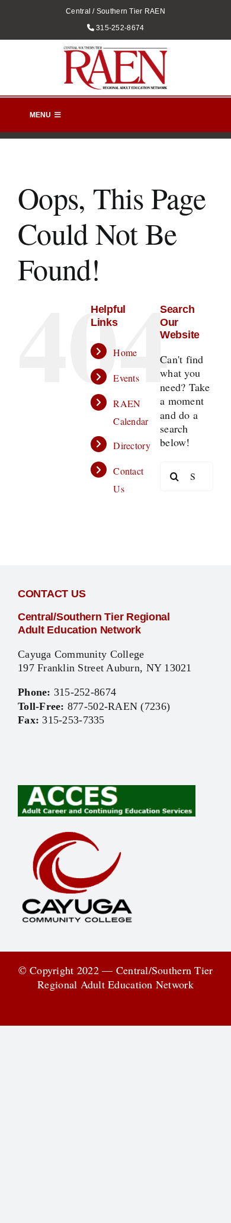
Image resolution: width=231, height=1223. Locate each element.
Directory (131, 445)
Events (126, 378)
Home (125, 352)
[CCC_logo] (77, 834)
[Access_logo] (106, 790)
